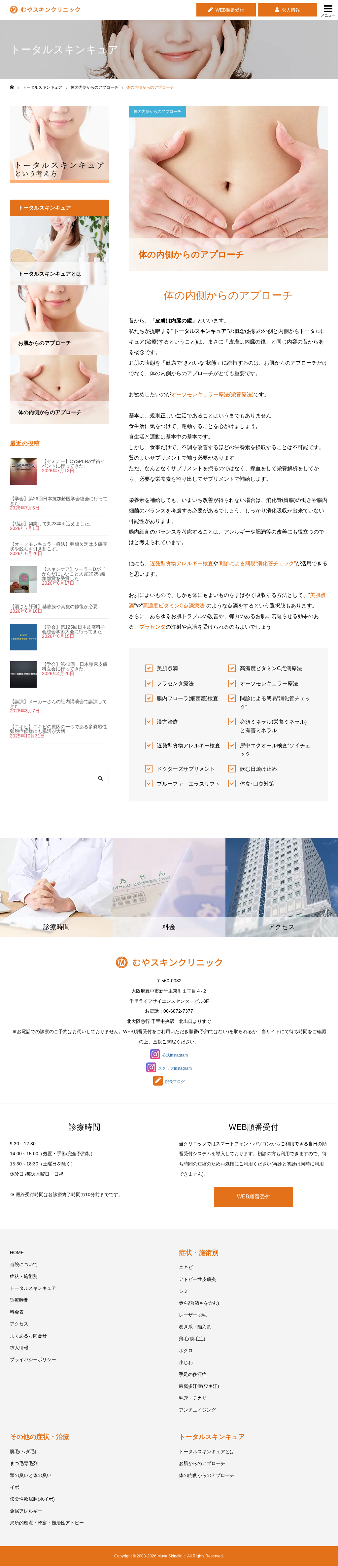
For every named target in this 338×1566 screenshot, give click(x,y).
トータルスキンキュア (33, 1288)
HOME (17, 1252)
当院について (24, 1264)
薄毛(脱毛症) (192, 1338)
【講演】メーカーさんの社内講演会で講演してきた (58, 704)
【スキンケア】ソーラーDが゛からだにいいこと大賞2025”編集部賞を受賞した (73, 574)
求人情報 (291, 10)
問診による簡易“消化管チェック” (257, 563)
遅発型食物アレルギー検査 (181, 563)
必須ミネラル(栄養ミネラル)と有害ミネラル (273, 726)
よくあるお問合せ (28, 1335)
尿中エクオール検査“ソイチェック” (275, 750)
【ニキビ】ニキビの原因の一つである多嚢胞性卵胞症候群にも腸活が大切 (58, 729)
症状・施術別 (24, 1276)
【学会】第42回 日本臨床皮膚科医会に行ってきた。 (74, 666)
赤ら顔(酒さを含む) (199, 1303)
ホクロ (186, 1350)
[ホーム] (12, 87)
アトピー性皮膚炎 (197, 1279)
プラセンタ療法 (175, 683)
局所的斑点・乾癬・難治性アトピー (47, 1522)
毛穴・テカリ (193, 1398)
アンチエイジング (197, 1410)
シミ (183, 1291)
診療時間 (19, 1300)
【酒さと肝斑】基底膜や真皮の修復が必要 (54, 606)
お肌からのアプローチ (202, 1463)
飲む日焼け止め (258, 769)
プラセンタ (152, 627)
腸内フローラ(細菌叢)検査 (187, 698)
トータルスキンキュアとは (206, 1451)
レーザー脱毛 (193, 1315)
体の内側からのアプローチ (157, 111)
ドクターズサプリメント (186, 769)
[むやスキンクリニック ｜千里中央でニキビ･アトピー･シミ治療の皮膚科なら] (45, 10)
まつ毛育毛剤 (24, 1463)
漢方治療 (167, 722)
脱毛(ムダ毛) (23, 1451)
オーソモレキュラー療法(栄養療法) (212, 394)
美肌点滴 (167, 668)
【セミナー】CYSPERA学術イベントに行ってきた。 (73, 464)
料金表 (17, 1312)
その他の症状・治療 (39, 1436)
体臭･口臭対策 (257, 784)
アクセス (19, 1323)
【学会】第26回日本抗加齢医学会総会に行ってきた (59, 501)
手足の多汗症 (193, 1374)
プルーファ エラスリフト (188, 784)
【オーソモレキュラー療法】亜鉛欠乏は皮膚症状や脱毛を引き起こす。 (58, 546)
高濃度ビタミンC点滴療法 (174, 605)
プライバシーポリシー (33, 1359)
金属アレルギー (26, 1511)
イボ (14, 1487)
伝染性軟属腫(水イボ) (32, 1499)
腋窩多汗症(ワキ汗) (199, 1386)
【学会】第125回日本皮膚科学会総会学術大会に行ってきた (73, 629)
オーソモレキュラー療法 (269, 683)
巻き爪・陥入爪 (195, 1326)
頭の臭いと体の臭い (30, 1475)
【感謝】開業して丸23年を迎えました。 (52, 523)
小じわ (186, 1362)
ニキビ (186, 1267)
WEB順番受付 (230, 10)
